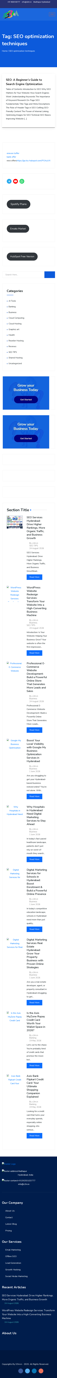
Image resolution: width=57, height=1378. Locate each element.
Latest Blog (11, 1224)
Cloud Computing (16, 318)
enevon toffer (13, 153)
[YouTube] (15, 181)
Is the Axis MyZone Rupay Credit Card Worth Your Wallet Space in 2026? (36, 1021)
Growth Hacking (13, 1269)
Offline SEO (11, 1256)
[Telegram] (9, 181)
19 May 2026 (35, 1041)
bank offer (11, 156)
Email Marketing (13, 1249)
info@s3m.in (23, 1184)
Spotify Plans (19, 204)
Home (5, 51)
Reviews (12, 346)
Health (12, 335)
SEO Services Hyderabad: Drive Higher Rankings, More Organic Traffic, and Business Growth (36, 528)
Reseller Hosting (16, 340)
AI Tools (12, 301)
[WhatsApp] (21, 181)
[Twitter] (27, 6)
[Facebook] (22, 6)
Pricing (8, 1230)
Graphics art (14, 329)
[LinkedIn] (31, 6)
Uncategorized (15, 363)
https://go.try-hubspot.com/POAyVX (33, 160)
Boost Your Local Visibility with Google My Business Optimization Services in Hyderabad (36, 751)
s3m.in (35, 543)
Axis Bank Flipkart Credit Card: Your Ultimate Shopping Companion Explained (35, 1086)
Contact (9, 1217)
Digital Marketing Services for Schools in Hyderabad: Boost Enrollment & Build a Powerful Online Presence (37, 882)
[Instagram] (36, 6)
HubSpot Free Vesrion (22, 256)
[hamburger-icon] (52, 14)
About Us (10, 1210)
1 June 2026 (34, 771)
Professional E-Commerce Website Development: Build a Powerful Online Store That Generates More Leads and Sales (37, 677)
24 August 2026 (36, 548)
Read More (34, 577)
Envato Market (18, 228)
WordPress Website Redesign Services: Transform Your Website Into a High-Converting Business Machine (36, 601)
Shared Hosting (16, 357)
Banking (12, 306)
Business (12, 312)
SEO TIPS (13, 352)
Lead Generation (13, 1263)
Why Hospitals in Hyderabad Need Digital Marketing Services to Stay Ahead (36, 815)
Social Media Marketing (16, 1276)
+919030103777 (26, 1180)
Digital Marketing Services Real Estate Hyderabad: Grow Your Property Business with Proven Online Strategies (37, 953)
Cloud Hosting (15, 323)
